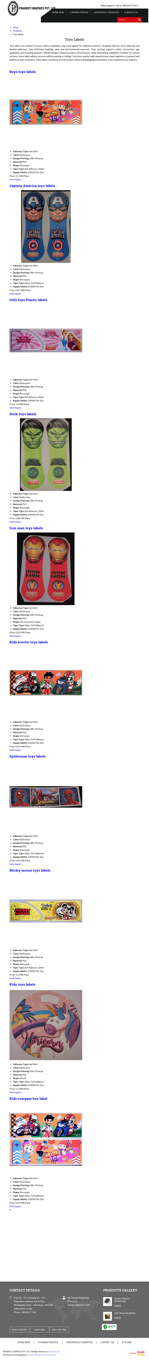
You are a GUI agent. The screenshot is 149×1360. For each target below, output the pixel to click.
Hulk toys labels (22, 414)
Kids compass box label (28, 1098)
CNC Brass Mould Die (124, 1313)
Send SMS (39, 1329)
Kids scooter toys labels (28, 642)
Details (117, 1305)
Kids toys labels (22, 984)
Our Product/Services (106, 12)
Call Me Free (59, 1329)
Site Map (127, 1342)
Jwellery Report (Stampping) (122, 1299)
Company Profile (78, 12)
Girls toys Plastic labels (28, 300)
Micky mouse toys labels (29, 870)
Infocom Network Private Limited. (42, 1355)
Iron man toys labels (26, 528)
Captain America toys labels (32, 185)
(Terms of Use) (54, 1351)
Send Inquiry (15, 179)
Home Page (58, 12)
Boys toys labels (22, 71)
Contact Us (131, 12)
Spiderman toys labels (27, 756)
